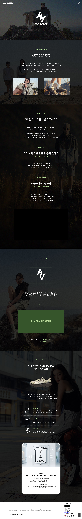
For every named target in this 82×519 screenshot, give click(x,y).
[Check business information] (49, 510)
